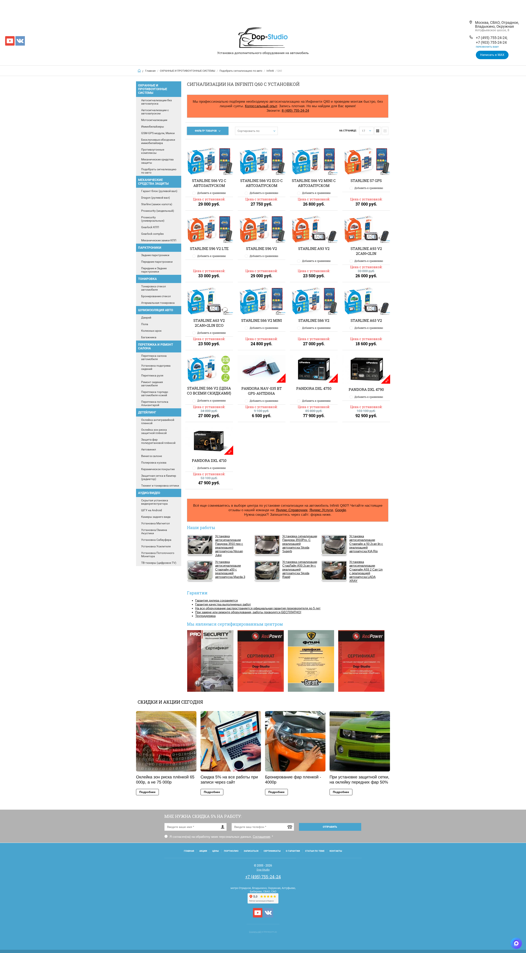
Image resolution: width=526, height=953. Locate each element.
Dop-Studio (263, 869)
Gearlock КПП (150, 227)
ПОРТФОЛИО (231, 851)
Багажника (148, 337)
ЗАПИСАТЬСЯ (251, 851)
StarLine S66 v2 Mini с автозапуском (314, 183)
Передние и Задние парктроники (154, 270)
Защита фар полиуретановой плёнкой (158, 441)
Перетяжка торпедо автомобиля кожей (154, 393)
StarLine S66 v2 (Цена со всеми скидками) (209, 391)
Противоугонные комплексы (152, 151)
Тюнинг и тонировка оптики (160, 485)
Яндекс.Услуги (321, 510)
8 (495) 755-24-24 (295, 110)
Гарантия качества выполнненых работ (223, 604)
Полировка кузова (153, 462)
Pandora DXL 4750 (313, 388)
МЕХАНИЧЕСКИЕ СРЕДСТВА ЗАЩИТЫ (153, 181)
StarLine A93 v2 (314, 248)
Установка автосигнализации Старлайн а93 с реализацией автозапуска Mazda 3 (230, 569)
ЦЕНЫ (215, 851)
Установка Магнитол (155, 523)
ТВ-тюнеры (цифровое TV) (158, 562)
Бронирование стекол (156, 296)
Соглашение (261, 836)
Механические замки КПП (158, 240)
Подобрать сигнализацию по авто (240, 70)
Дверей (146, 317)
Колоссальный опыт (261, 106)
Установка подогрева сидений (156, 367)
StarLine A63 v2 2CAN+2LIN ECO (209, 323)
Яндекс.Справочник (291, 510)
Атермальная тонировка (158, 302)
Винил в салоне (151, 456)
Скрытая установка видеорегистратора (154, 502)
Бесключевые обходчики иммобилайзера (158, 141)
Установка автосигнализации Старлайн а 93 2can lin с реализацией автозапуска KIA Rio (366, 544)
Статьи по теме (314, 851)
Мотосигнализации (154, 120)
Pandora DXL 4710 (209, 460)
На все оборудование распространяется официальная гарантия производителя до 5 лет (258, 608)
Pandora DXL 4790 (366, 389)
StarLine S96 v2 (261, 248)
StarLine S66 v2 (313, 320)
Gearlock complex (152, 233)
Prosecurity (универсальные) (152, 219)
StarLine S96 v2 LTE (209, 248)
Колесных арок (151, 330)
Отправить (330, 826)
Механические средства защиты (157, 161)
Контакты (336, 851)
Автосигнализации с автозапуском (155, 111)
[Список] (385, 131)
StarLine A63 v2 (366, 320)
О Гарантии (293, 851)
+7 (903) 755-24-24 (491, 42)
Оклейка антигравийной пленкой (157, 421)
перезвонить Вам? (487, 47)
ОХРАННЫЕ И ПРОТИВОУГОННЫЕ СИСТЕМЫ (187, 70)
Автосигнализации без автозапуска (156, 102)
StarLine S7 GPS (366, 180)
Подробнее (147, 792)
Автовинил (148, 449)
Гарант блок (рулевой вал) (159, 191)
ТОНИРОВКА (147, 279)
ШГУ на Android (151, 510)
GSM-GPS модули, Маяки (158, 133)
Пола (144, 324)
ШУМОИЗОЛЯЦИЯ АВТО (155, 310)
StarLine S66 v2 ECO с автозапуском (261, 183)
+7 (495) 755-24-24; (492, 38)
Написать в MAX (492, 55)
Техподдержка (205, 616)
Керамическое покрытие (158, 469)
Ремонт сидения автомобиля (152, 383)
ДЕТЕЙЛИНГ (147, 412)
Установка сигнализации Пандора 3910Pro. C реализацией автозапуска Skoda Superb (299, 544)
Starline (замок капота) (156, 204)
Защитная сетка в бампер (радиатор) (158, 477)
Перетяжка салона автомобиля (154, 357)
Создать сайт (255, 932)
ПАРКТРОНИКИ (149, 248)
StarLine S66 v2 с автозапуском (209, 183)
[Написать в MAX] (516, 943)
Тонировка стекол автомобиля (153, 288)
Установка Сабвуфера (156, 539)
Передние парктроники (157, 261)
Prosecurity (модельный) (157, 210)
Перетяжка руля (152, 375)
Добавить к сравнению (211, 193)
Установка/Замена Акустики (154, 531)
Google (340, 510)
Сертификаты (272, 851)
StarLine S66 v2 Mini (261, 320)
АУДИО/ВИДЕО (149, 493)
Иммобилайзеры (152, 126)
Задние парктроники (155, 255)
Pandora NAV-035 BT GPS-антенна (261, 391)
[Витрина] (377, 131)
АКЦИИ (203, 851)
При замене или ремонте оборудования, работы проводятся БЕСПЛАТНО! (248, 612)
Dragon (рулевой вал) (155, 197)
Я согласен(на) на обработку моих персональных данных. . (221, 836)
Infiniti (270, 70)
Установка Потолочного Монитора (157, 554)
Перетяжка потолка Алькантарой (154, 403)
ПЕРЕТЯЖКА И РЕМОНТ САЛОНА (155, 346)
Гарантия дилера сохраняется (216, 600)
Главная (150, 70)
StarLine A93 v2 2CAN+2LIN (366, 251)
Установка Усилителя (156, 546)
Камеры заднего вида (156, 516)
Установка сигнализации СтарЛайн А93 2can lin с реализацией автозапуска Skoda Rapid (299, 569)
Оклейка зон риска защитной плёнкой (154, 431)
